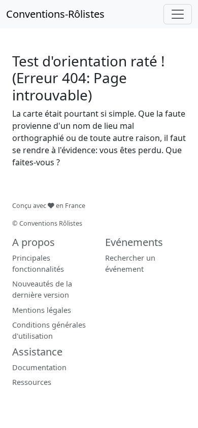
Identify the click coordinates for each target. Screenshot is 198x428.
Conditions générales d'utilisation (49, 330)
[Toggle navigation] (177, 14)
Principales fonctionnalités (38, 263)
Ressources (31, 382)
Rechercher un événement (130, 263)
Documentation (39, 367)
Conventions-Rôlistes (55, 14)
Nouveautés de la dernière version (42, 289)
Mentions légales (41, 310)
